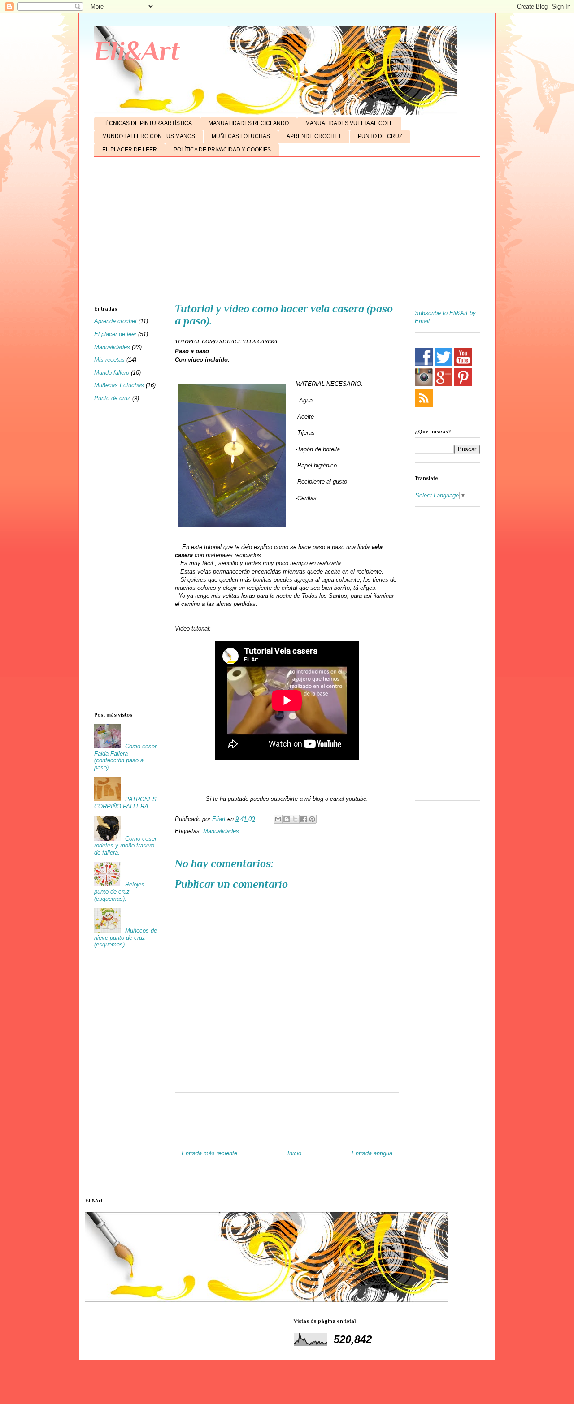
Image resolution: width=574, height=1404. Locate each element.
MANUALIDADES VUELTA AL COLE (349, 123)
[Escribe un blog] (286, 819)
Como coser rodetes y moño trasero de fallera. (125, 845)
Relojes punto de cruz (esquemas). (119, 891)
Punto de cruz (112, 398)
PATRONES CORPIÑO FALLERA (125, 803)
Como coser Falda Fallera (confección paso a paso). (125, 757)
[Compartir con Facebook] (303, 819)
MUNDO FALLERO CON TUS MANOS (148, 136)
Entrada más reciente (209, 1153)
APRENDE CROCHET (314, 136)
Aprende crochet (115, 321)
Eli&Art (137, 50)
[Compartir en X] (295, 819)
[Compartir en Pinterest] (312, 819)
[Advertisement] (287, 233)
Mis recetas (109, 359)
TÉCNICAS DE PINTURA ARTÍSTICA (147, 123)
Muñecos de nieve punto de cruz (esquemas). (125, 937)
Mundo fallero (111, 372)
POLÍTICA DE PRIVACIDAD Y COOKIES (222, 150)
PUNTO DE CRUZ (380, 136)
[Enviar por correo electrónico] (278, 819)
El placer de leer (115, 334)
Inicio (294, 1153)
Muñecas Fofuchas (119, 385)
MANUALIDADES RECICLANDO (249, 123)
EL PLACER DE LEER (129, 150)
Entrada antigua (372, 1153)
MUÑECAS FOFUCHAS (241, 136)
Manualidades (221, 831)
